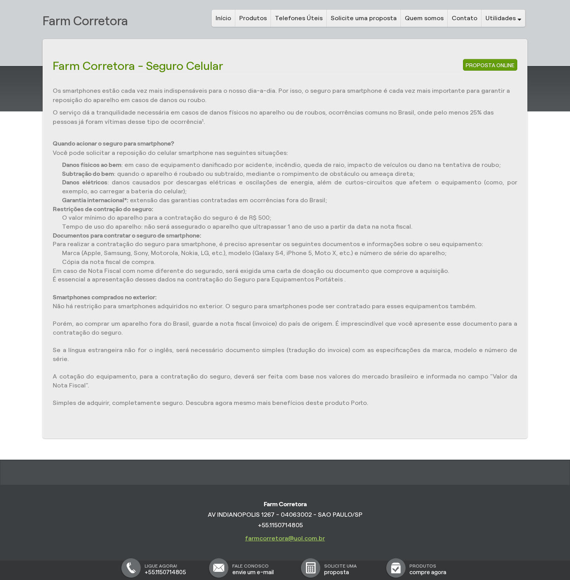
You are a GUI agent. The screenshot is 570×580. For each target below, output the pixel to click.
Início (223, 18)
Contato (464, 18)
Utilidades (500, 18)
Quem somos (424, 18)
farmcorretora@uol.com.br (285, 538)
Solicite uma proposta (364, 18)
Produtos (253, 18)
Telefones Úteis (299, 18)
